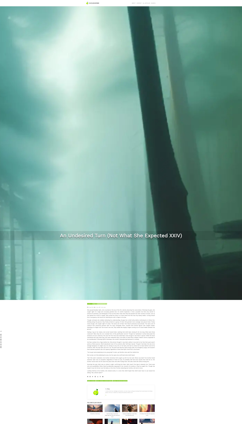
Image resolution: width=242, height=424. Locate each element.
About (134, 3)
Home (89, 303)
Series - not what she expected (120, 380)
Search (153, 3)
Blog (94, 303)
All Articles (146, 3)
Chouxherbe (93, 3)
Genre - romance (91, 380)
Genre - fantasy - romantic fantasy (104, 380)
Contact (139, 3)
